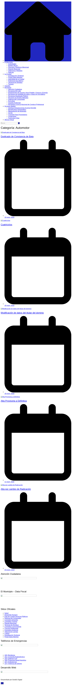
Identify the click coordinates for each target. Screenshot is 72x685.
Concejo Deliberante (11, 628)
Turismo (11, 84)
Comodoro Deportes (11, 620)
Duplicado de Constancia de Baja (17, 136)
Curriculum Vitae (13, 118)
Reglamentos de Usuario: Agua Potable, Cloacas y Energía (28, 92)
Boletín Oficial (13, 65)
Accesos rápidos (10, 106)
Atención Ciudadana (15, 89)
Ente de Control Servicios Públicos (16, 616)
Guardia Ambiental (14, 103)
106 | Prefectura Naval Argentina (15, 660)
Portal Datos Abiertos (15, 77)
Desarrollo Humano (11, 615)
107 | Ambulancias (10, 662)
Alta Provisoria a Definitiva (14, 401)
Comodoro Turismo (10, 621)
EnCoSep (11, 101)
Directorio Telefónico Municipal (18, 67)
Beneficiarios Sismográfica (17, 109)
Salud (6, 613)
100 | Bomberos (9, 655)
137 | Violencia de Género (13, 663)
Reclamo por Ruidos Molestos (18, 98)
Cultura (6, 633)
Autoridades (12, 64)
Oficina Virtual (9, 120)
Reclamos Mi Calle (14, 91)
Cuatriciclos (6, 224)
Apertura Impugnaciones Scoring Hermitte (22, 108)
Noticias (11, 72)
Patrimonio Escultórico (15, 81)
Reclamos (7, 87)
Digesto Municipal (14, 69)
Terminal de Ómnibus (15, 82)
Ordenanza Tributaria (15, 70)
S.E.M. (10, 113)
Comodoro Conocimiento (12, 626)
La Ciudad (7, 74)
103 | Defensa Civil (10, 658)
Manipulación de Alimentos (17, 111)
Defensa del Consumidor (16, 99)
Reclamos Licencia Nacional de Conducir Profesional (26, 104)
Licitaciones (12, 116)
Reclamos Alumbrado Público (18, 96)
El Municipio (8, 62)
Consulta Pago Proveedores (17, 114)
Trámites (7, 86)
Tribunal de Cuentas (11, 632)
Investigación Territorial (16, 76)
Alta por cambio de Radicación (16, 489)
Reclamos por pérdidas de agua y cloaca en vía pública (26, 94)
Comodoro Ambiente (11, 630)
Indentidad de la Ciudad (16, 79)
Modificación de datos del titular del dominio (22, 312)
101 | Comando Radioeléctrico (14, 657)
